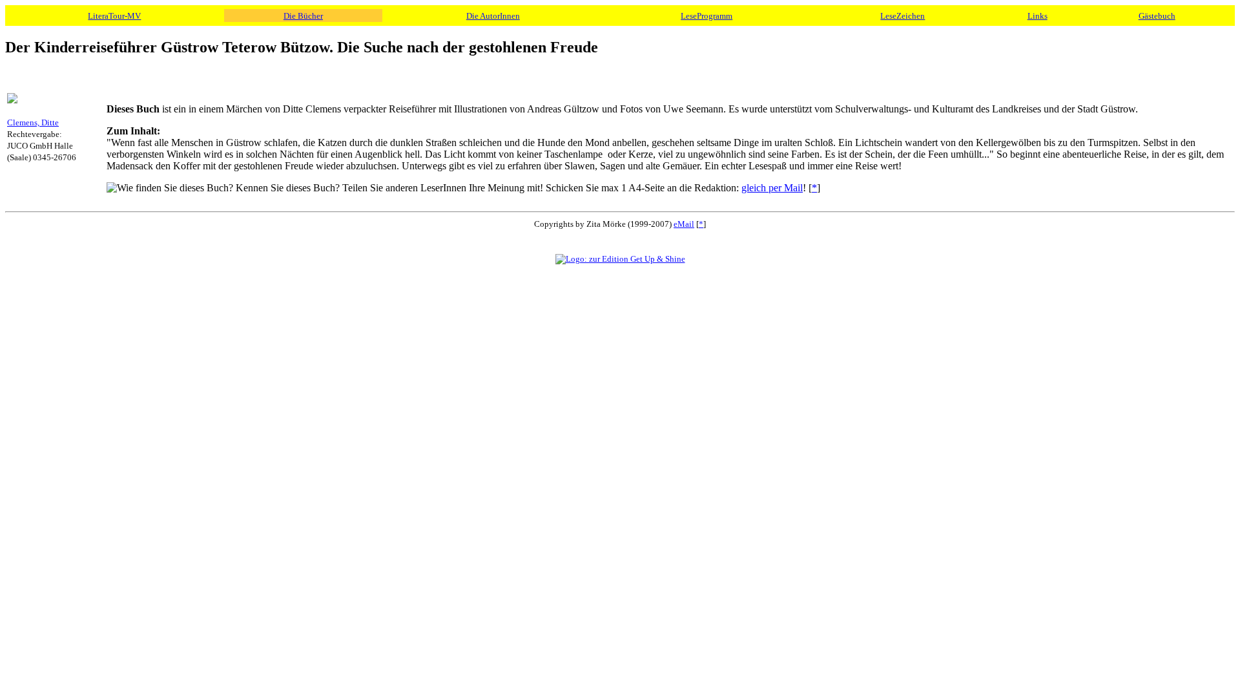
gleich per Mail (772, 187)
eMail (684, 224)
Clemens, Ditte (33, 122)
